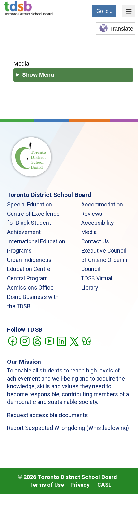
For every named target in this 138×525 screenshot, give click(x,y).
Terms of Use (46, 485)
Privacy (80, 485)
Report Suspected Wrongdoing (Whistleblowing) (68, 428)
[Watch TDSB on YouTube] (49, 340)
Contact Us (95, 241)
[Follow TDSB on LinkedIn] (61, 340)
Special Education (29, 204)
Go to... (104, 11)
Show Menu (38, 75)
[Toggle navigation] (129, 11)
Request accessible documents (47, 415)
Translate (121, 28)
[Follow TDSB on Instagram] (24, 340)
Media (21, 63)
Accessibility (97, 223)
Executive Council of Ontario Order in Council (104, 260)
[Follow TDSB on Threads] (36, 340)
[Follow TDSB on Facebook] (12, 340)
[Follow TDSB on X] (74, 340)
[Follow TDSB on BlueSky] (86, 340)
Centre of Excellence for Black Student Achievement (33, 223)
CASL (104, 485)
